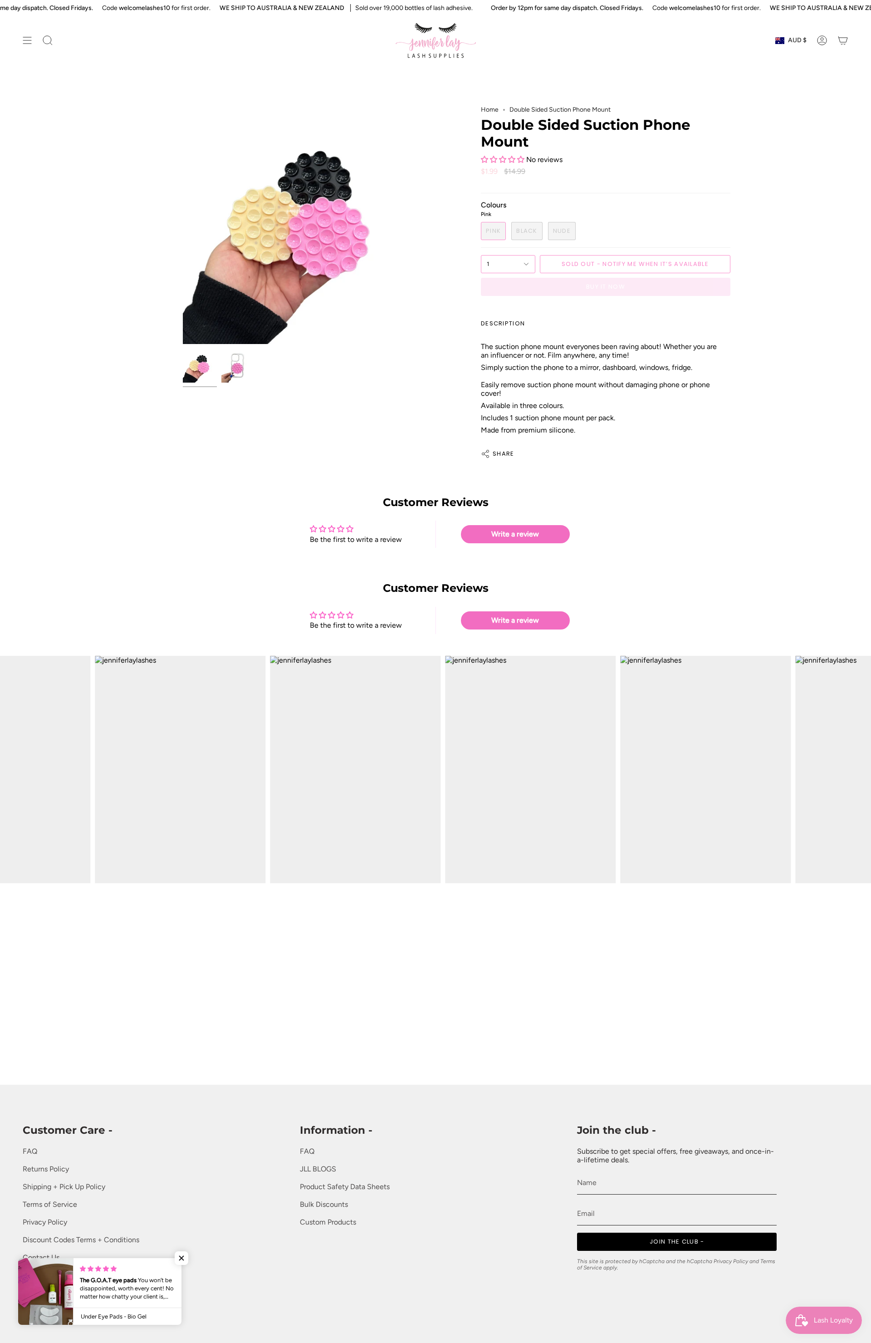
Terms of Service (50, 1204)
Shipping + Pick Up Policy (64, 1186)
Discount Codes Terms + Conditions (81, 1239)
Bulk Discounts (324, 1204)
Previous (183, 225)
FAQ (30, 1151)
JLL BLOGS (318, 1169)
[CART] (842, 40)
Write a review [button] (515, 534)
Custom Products (328, 1222)
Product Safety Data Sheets (345, 1186)
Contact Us (41, 1257)
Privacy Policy (45, 1222)
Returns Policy (46, 1169)
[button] (503, 159)
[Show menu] (27, 40)
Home (490, 109)
